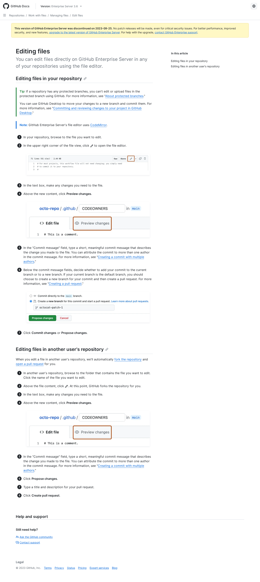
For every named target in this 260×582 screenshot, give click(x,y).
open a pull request (30, 364)
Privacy (59, 567)
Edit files (77, 15)
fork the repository (128, 359)
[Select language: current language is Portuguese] (254, 6)
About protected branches (124, 96)
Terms (48, 567)
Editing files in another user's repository (60, 349)
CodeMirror (98, 125)
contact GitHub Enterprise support (176, 32)
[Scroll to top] (251, 573)
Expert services (99, 567)
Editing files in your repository (49, 78)
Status (71, 567)
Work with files (37, 15)
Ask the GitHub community (36, 537)
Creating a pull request (65, 283)
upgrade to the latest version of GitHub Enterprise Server (84, 32)
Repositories (16, 15)
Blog (114, 567)
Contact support (30, 542)
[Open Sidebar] (5, 15)
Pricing (82, 567)
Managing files (59, 15)
